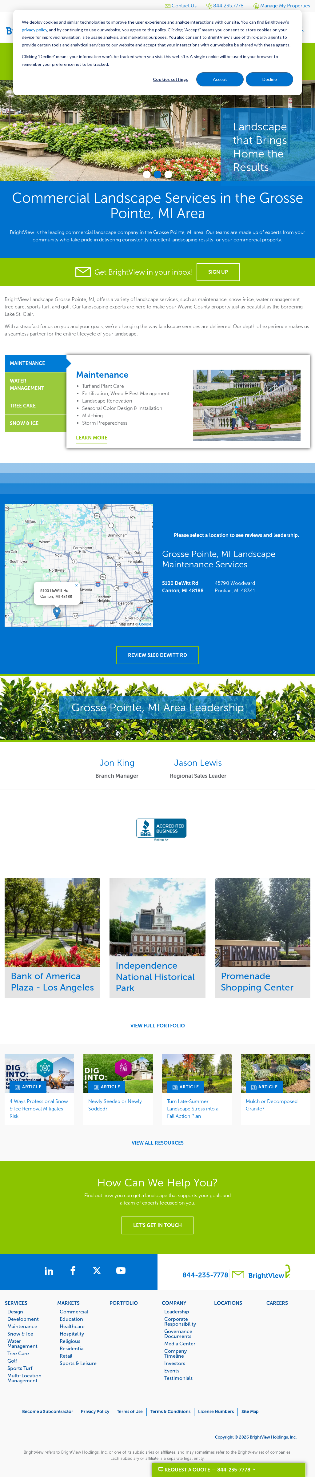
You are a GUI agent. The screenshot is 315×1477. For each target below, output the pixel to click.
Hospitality (72, 1333)
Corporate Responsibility (180, 1321)
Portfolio (124, 1303)
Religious (70, 1341)
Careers (277, 1303)
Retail (66, 1356)
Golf (12, 1361)
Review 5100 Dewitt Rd (157, 655)
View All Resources (158, 1143)
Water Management (22, 1343)
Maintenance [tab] (27, 363)
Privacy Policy (95, 1411)
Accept (220, 79)
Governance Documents (178, 1333)
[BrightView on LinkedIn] (50, 1271)
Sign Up (218, 272)
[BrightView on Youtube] (121, 1271)
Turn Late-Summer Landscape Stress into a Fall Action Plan (192, 1108)
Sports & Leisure (78, 1363)
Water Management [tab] (27, 384)
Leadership (176, 1311)
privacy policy (34, 29)
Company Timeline (175, 1353)
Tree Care (18, 1353)
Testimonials (178, 1378)
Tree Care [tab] (23, 406)
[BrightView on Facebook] (74, 1271)
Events (171, 1370)
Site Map (250, 1411)
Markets (68, 1303)
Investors (174, 1363)
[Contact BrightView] (238, 1275)
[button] (57, 613)
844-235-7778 (205, 1275)
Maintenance (22, 1326)
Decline (269, 79)
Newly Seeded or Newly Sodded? (115, 1105)
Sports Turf (19, 1368)
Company (174, 1303)
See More (52, 922)
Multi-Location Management (24, 1378)
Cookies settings (170, 79)
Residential (72, 1348)
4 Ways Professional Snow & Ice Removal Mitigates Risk (39, 1108)
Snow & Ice (20, 1333)
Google (145, 623)
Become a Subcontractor (47, 1411)
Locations (228, 1303)
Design (15, 1311)
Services (16, 1303)
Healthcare (72, 1326)
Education (71, 1319)
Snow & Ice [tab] (24, 423)
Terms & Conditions (170, 1411)
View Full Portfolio (157, 1025)
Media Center (179, 1343)
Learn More (91, 438)
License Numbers (216, 1411)
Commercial (74, 1311)
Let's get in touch (157, 1225)
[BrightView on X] (98, 1271)
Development (23, 1319)
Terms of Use (130, 1411)
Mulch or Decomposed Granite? (271, 1105)
